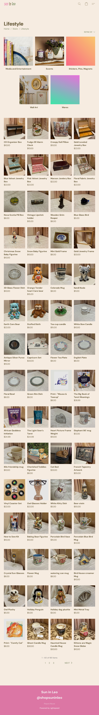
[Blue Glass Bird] (84, 201)
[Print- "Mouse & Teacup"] (61, 380)
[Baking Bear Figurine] (37, 523)
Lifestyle (25, 28)
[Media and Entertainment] (18, 51)
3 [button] (53, 663)
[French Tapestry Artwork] (84, 453)
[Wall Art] (33, 89)
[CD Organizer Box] (14, 128)
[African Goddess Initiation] (14, 417)
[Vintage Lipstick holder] (37, 201)
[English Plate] (84, 344)
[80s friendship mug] (14, 453)
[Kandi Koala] (84, 274)
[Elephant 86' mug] (84, 417)
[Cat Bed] (61, 453)
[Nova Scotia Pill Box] (14, 201)
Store (15, 28)
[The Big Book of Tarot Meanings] (84, 380)
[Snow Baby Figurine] (37, 237)
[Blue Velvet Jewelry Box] (14, 165)
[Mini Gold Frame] (61, 237)
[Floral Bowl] (14, 380)
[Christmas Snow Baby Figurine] (14, 237)
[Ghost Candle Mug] (37, 629)
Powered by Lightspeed (49, 708)
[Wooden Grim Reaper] (61, 201)
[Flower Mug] (37, 559)
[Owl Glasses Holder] (37, 489)
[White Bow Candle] (84, 310)
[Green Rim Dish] (37, 380)
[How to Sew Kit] (14, 523)
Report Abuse (49, 704)
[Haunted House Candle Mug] (61, 629)
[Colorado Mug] (61, 274)
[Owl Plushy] (14, 596)
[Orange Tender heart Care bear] (37, 274)
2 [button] (49, 663)
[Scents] (49, 51)
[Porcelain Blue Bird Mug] (84, 523)
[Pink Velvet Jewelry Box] (37, 165)
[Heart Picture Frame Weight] (61, 417)
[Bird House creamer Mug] (84, 559)
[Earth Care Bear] (14, 310)
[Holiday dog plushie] (61, 596)
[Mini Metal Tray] (84, 596)
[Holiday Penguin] (37, 596)
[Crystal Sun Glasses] (14, 559)
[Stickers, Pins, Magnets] (80, 51)
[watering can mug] (61, 559)
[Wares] (65, 89)
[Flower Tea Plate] (61, 344)
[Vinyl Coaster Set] (14, 489)
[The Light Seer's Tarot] (37, 417)
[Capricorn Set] (37, 344)
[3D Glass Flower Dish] (14, 274)
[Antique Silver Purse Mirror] (14, 344)
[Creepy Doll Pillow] (61, 128)
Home (6, 28)
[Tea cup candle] (61, 310)
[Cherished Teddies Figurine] (37, 453)
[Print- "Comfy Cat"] (14, 629)
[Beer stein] (84, 489)
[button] (9, 3)
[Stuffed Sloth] (37, 310)
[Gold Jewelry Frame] (84, 237)
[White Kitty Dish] (61, 489)
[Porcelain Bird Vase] (61, 523)
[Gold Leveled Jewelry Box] (84, 128)
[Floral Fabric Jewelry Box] (84, 165)
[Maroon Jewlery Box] (61, 165)
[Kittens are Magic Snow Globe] (84, 629)
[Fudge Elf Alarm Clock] (37, 128)
